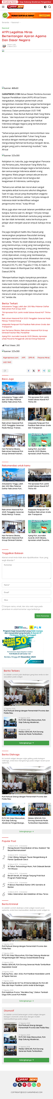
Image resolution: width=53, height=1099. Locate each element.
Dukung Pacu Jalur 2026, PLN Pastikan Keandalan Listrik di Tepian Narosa (26, 975)
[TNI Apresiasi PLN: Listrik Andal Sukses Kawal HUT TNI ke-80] (39, 388)
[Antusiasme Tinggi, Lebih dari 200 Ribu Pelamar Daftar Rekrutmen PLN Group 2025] (13, 388)
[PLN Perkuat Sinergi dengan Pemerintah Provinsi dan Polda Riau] (26, 693)
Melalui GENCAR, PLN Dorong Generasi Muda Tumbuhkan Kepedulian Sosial (31, 733)
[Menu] (3, 7)
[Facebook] (15, 1085)
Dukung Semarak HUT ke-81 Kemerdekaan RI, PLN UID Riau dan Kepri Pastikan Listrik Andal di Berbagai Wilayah (25, 984)
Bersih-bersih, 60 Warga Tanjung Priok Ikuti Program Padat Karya (26, 876)
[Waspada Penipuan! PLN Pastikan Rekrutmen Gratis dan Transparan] (39, 414)
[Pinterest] (24, 1085)
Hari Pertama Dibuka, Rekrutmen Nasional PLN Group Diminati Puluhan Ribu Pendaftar (25, 331)
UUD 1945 (7, 362)
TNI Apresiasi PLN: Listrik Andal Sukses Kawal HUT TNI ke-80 (26, 313)
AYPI (23, 357)
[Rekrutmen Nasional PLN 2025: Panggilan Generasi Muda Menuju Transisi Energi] (13, 414)
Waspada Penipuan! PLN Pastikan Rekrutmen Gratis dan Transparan (26, 325)
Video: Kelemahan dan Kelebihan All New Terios (28, 894)
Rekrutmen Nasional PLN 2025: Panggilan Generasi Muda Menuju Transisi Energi (26, 319)
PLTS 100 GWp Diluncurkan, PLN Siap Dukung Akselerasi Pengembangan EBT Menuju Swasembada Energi (32, 721)
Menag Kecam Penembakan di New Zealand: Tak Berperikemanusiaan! (29, 849)
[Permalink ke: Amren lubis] (4, 45)
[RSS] (39, 1085)
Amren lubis (11, 44)
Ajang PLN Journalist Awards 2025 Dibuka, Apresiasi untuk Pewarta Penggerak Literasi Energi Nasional (24, 337)
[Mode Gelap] (45, 7)
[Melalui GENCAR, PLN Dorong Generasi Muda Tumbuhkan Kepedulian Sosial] (10, 733)
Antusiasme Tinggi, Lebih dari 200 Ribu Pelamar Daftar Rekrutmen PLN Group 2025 (25, 307)
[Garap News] (15, 7)
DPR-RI (31, 357)
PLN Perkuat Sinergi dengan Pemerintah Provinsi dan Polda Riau (26, 712)
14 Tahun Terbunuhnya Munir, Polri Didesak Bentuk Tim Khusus (29, 867)
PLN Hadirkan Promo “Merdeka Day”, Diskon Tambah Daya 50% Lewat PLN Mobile (25, 993)
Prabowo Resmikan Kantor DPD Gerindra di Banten (26, 886)
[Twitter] (20, 1085)
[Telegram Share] (44, 371)
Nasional (5, 28)
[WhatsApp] (34, 1085)
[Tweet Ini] (34, 371)
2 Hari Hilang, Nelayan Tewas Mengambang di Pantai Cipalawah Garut (27, 858)
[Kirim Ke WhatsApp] (49, 371)
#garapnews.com (10, 357)
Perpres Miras (44, 357)
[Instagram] (29, 1085)
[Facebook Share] (28, 371)
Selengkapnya (25, 743)
